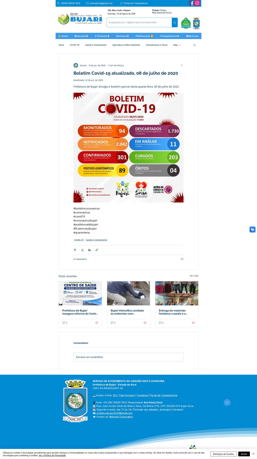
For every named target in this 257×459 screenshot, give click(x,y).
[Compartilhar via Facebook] (74, 250)
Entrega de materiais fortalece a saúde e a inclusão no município (173, 312)
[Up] (227, 402)
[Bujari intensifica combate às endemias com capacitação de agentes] (128, 293)
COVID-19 (74, 45)
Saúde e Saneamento (95, 45)
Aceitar (244, 453)
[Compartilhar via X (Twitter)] (82, 250)
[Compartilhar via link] (96, 250)
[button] (81, 36)
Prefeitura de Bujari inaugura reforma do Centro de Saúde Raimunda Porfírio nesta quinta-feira (80, 312)
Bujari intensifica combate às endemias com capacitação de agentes (127, 312)
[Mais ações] (182, 65)
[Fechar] (253, 454)
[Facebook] (191, 3)
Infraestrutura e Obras (156, 45)
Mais (175, 45)
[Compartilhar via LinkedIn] (89, 250)
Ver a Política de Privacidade (52, 455)
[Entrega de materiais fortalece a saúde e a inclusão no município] (176, 293)
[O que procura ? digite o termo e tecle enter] (175, 22)
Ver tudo (194, 275)
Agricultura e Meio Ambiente (126, 45)
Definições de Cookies (223, 453)
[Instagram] (197, 3)
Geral (61, 45)
